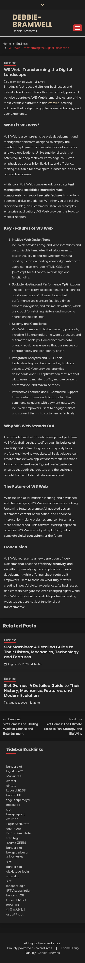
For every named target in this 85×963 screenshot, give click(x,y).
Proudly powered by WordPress (30, 948)
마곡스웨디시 (15, 910)
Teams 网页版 (16, 843)
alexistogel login (17, 871)
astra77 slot (15, 914)
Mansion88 (14, 776)
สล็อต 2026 (14, 857)
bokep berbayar (17, 852)
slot (8, 809)
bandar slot (14, 766)
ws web (54, 103)
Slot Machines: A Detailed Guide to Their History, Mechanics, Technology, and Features (42, 652)
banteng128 (15, 895)
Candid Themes (49, 953)
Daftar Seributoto (18, 833)
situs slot (12, 876)
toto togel (13, 838)
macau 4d (13, 805)
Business (10, 63)
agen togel (13, 828)
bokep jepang (15, 814)
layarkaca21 (15, 771)
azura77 (12, 819)
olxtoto (11, 785)
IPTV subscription (18, 890)
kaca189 (12, 905)
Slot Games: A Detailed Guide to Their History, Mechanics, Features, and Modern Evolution (42, 690)
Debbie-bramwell (32, 21)
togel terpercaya (18, 800)
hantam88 (13, 795)
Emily (41, 81)
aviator (11, 781)
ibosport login (15, 886)
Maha (38, 664)
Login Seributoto (17, 824)
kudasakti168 (16, 790)
